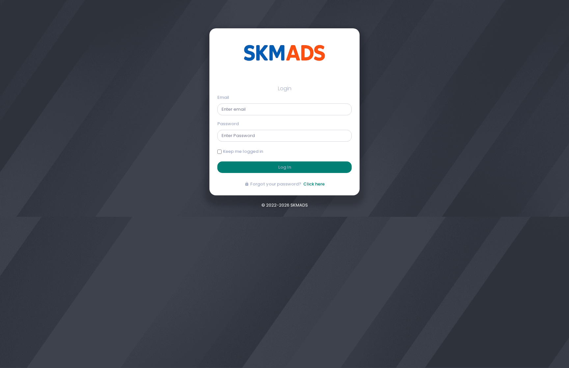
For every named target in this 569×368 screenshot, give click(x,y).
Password (228, 124)
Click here (314, 184)
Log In (284, 167)
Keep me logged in (243, 151)
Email (223, 97)
